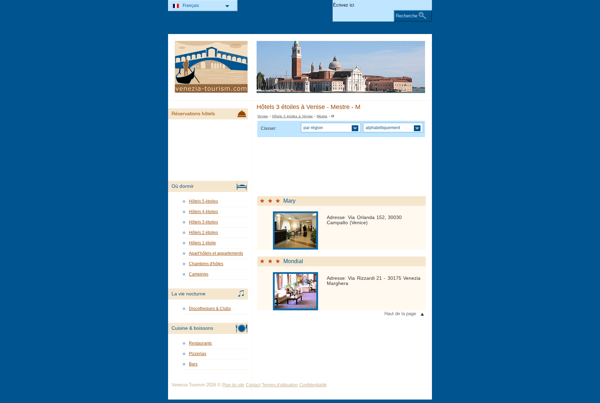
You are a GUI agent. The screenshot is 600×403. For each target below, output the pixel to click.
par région (313, 127)
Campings (198, 274)
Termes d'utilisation (280, 385)
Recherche (406, 15)
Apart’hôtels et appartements (216, 253)
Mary (289, 201)
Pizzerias (197, 353)
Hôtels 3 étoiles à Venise (292, 116)
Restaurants (200, 343)
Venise (262, 116)
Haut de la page (400, 313)
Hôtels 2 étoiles (203, 232)
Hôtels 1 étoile (202, 243)
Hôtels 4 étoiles (203, 211)
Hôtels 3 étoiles (203, 222)
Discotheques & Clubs (210, 308)
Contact (253, 385)
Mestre (322, 116)
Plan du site (233, 385)
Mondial (293, 261)
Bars (193, 364)
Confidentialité (313, 385)
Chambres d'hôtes (206, 263)
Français (191, 5)
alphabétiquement (383, 127)
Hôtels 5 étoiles (203, 201)
